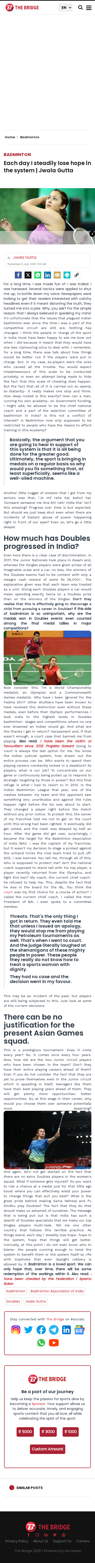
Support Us (62, 1541)
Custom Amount (47, 1449)
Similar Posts (29, 1487)
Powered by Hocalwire (62, 1550)
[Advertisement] (47, 76)
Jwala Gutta (35, 1301)
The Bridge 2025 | (29, 1550)
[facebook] (18, 275)
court (8, 892)
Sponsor (38, 1403)
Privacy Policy (16, 1541)
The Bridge (55, 1319)
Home (10, 137)
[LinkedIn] (47, 275)
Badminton (17, 154)
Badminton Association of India (57, 1291)
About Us (40, 1541)
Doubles (13, 1301)
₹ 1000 (71, 1431)
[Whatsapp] (37, 275)
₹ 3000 (48, 1431)
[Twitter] (28, 275)
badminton (15, 1291)
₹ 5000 (25, 1431)
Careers (83, 1541)
